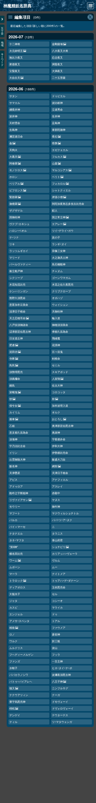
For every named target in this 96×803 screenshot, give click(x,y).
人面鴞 (56, 378)
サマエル (14, 103)
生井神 (56, 116)
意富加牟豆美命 (18, 304)
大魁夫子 (14, 594)
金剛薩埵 (57, 44)
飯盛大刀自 (58, 459)
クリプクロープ (61, 291)
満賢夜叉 (57, 64)
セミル (56, 365)
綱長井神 (14, 109)
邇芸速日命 (16, 136)
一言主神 (57, 661)
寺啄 (12, 358)
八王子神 (57, 681)
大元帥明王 (16, 50)
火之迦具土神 (60, 257)
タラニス (57, 533)
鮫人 (54, 210)
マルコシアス (60, 170)
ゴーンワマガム (61, 277)
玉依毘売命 (58, 587)
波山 (54, 648)
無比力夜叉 (16, 57)
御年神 (56, 506)
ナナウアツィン (18, 695)
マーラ (13, 574)
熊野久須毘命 (17, 298)
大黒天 (13, 156)
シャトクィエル (61, 190)
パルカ (13, 520)
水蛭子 (13, 668)
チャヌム (57, 271)
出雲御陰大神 (17, 459)
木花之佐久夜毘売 (62, 284)
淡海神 (13, 439)
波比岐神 (57, 103)
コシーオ (57, 600)
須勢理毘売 (16, 372)
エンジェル (16, 614)
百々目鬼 (57, 351)
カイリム (14, 412)
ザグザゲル (16, 210)
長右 (54, 136)
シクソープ (16, 277)
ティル (13, 722)
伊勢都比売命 (60, 452)
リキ (12, 244)
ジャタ (13, 600)
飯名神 (13, 466)
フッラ (56, 654)
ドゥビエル (58, 96)
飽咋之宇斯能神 (18, 493)
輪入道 (56, 318)
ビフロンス (16, 190)
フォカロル (58, 183)
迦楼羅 (13, 203)
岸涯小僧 (57, 197)
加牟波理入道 (60, 405)
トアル (56, 621)
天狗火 (13, 150)
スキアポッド (60, 372)
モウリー (14, 506)
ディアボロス (17, 587)
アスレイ (57, 486)
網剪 (54, 466)
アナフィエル (60, 479)
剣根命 (56, 358)
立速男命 (57, 109)
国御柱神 (14, 217)
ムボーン (14, 567)
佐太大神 (57, 385)
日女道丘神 (16, 338)
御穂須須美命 (60, 325)
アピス (13, 479)
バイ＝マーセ (17, 526)
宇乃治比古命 (17, 446)
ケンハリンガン (18, 291)
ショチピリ (58, 547)
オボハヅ (57, 298)
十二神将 (14, 44)
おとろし (57, 419)
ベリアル (14, 183)
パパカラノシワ (18, 674)
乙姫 (12, 426)
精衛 (12, 627)
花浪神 (56, 345)
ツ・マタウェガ (62, 722)
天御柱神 (57, 311)
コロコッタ (58, 392)
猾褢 (54, 143)
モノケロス (16, 170)
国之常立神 (58, 217)
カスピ (13, 607)
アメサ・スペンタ (19, 621)
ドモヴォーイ (60, 701)
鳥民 (12, 365)
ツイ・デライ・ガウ (62, 230)
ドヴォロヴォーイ (62, 708)
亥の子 (56, 237)
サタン (13, 96)
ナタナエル (16, 533)
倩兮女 (13, 405)
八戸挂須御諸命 (18, 325)
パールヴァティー (20, 264)
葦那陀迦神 (58, 129)
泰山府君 (57, 540)
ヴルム (56, 560)
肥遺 (12, 345)
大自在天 (14, 77)
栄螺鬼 (13, 392)
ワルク (13, 641)
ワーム (13, 560)
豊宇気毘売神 (17, 701)
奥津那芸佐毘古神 (62, 426)
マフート (14, 513)
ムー (54, 567)
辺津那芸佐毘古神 (20, 331)
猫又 (12, 688)
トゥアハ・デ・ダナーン (65, 580)
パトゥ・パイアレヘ (20, 681)
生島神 (13, 129)
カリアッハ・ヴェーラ (64, 553)
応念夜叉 (57, 57)
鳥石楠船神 (58, 264)
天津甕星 (14, 473)
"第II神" (13, 547)
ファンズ (14, 661)
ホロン (13, 177)
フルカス (57, 156)
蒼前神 (56, 634)
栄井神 (13, 116)
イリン (13, 452)
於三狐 (56, 641)
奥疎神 (56, 432)
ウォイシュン (60, 304)
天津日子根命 (60, 473)
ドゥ (54, 614)
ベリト (56, 177)
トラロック (16, 580)
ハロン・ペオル (18, 230)
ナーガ (56, 695)
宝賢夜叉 (14, 71)
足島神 (56, 123)
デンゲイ (14, 715)
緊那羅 (13, 197)
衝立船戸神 (16, 271)
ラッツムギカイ (18, 251)
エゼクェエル (60, 150)
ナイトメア (58, 574)
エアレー (57, 224)
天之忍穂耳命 (17, 318)
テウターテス (60, 715)
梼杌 (12, 708)
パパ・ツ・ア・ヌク (62, 520)
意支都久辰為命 (18, 432)
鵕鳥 (12, 385)
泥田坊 (13, 351)
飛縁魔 (56, 338)
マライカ (57, 607)
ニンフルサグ (60, 688)
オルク (56, 412)
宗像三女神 (58, 251)
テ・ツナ (14, 237)
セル (54, 594)
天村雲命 (14, 123)
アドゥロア (16, 486)
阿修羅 (13, 163)
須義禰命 (14, 378)
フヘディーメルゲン (21, 654)
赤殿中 (56, 493)
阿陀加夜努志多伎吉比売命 (68, 203)
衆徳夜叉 (14, 64)
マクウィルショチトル (65, 513)
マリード (14, 257)
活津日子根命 (17, 311)
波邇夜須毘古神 (61, 674)
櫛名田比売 (16, 553)
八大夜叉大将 (60, 50)
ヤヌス (56, 500)
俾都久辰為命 (60, 331)
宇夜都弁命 (58, 439)
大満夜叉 (57, 71)
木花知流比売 (17, 284)
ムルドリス (16, 648)
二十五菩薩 (58, 77)
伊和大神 (57, 446)
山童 (54, 163)
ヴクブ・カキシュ (19, 224)
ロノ (12, 634)
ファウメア (58, 627)
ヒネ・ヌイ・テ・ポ (62, 668)
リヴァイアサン (18, 500)
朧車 (12, 419)
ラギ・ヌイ (59, 244)
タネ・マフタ (16, 540)
